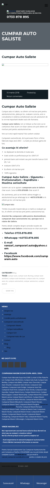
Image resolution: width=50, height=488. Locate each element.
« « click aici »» (20, 454)
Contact (7, 340)
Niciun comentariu (14, 96)
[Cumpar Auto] (8, 204)
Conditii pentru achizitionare (15, 318)
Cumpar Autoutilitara (15, 329)
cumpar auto (12, 276)
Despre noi (8, 311)
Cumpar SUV (12, 333)
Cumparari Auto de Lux (16, 336)
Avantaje (7, 314)
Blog (6, 344)
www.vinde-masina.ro (10, 466)
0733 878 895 (18, 17)
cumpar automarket (15, 281)
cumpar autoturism (31, 281)
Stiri (5, 351)
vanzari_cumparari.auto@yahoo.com (15, 457)
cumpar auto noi (32, 278)
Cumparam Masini (14, 325)
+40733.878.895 (28, 237)
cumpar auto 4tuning (25, 276)
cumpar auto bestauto (17, 278)
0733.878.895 (23, 233)
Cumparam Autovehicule (14, 322)
